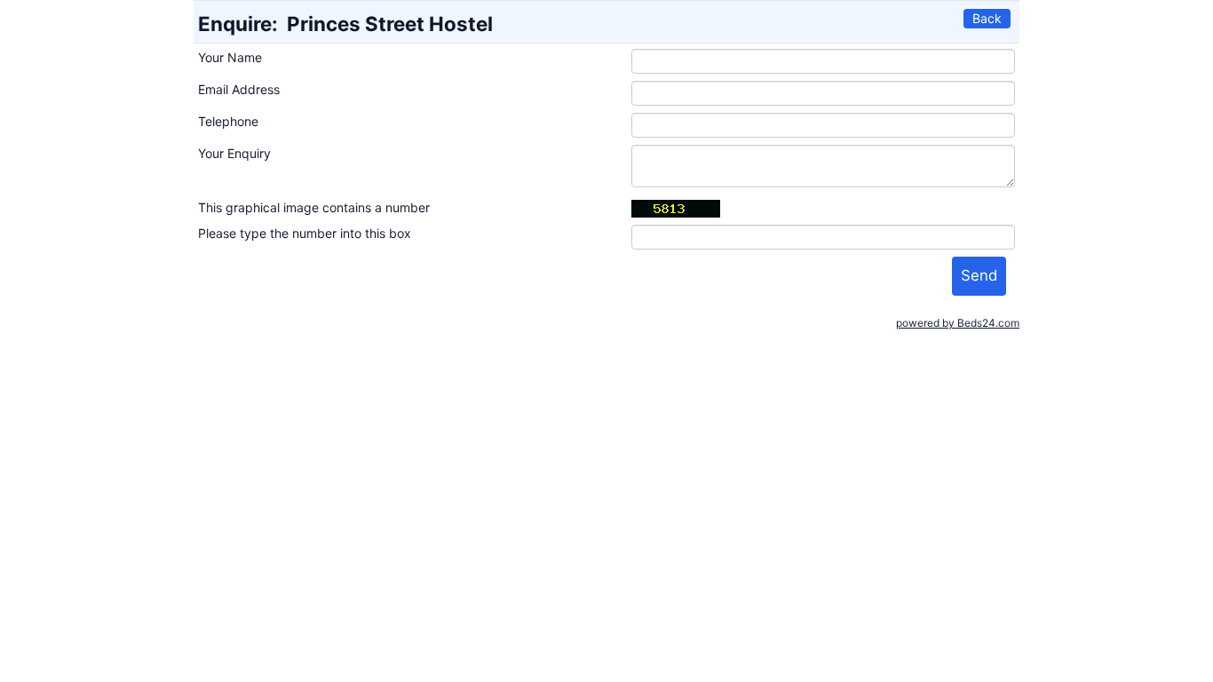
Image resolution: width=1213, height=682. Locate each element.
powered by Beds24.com (957, 322)
